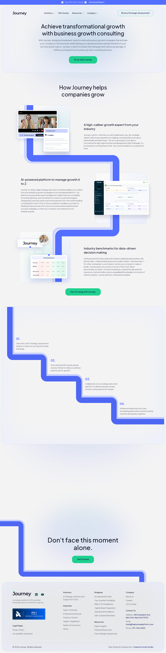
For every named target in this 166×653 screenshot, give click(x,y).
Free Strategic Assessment (105, 633)
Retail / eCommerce (71, 625)
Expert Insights (100, 626)
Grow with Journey (83, 59)
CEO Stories (63, 13)
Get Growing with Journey (83, 291)
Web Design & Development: (130, 647)
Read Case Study (89, 497)
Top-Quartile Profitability (104, 600)
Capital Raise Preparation (105, 608)
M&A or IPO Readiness (103, 604)
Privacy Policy (18, 630)
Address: (138, 616)
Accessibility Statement (23, 633)
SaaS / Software (70, 610)
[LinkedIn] (36, 594)
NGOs (65, 629)
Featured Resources (103, 630)
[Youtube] (42, 594)
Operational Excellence (104, 611)
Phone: (135, 628)
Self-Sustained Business (104, 615)
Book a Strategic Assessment (135, 13)
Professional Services (72, 614)
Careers (129, 600)
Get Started (83, 559)
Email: (139, 622)
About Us (129, 596)
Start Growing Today (138, 351)
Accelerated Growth (103, 596)
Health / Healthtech (71, 621)
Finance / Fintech (70, 617)
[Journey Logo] (20, 13)
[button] (49, 13)
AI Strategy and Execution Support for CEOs (74, 598)
